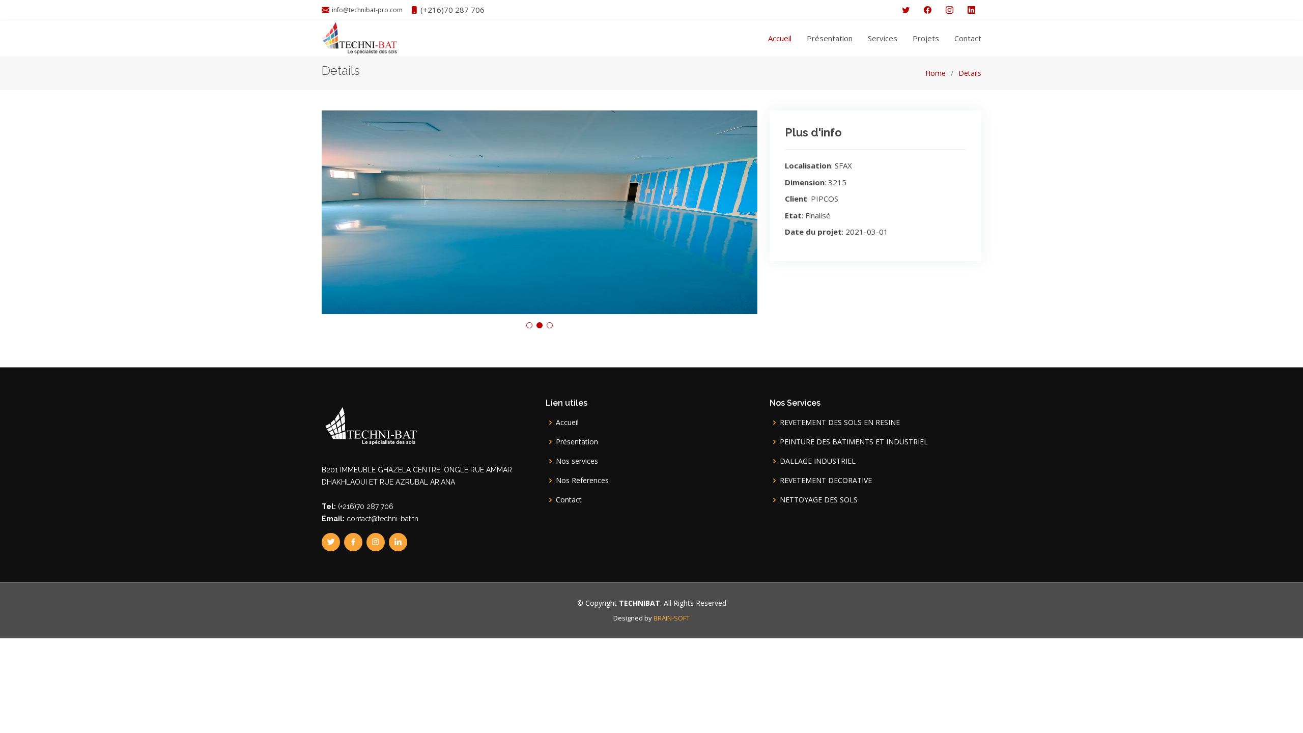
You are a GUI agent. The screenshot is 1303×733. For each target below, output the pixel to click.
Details (969, 73)
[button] (529, 325)
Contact (967, 38)
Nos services (577, 461)
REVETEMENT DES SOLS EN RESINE (840, 422)
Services (882, 38)
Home (935, 73)
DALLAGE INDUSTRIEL (818, 461)
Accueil (779, 38)
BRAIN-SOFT (672, 618)
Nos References (582, 480)
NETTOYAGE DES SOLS (819, 499)
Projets (926, 38)
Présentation (830, 38)
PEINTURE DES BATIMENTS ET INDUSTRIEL (854, 441)
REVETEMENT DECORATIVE (826, 480)
